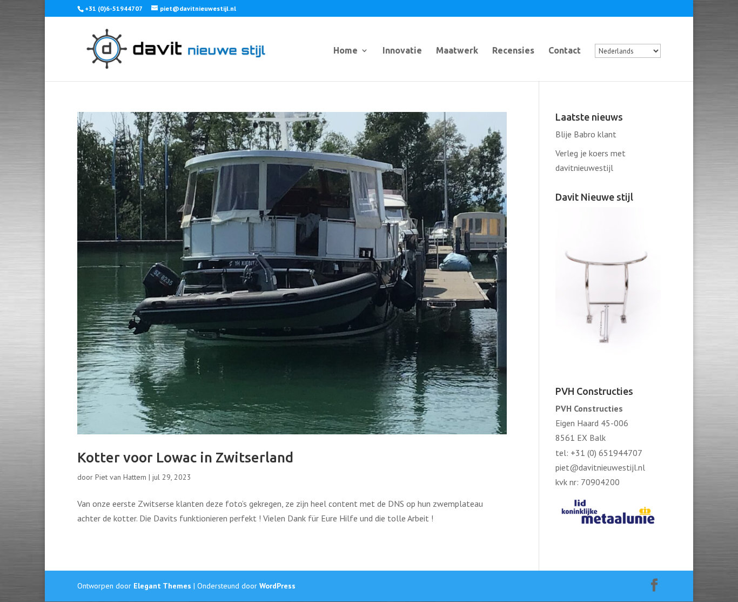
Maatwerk (457, 51)
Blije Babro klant (585, 134)
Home (345, 51)
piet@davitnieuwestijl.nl (600, 467)
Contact (564, 51)
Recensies (513, 51)
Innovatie (402, 51)
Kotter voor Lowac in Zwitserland (185, 457)
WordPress (277, 586)
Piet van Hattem (120, 477)
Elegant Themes (162, 586)
